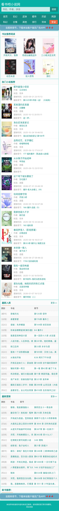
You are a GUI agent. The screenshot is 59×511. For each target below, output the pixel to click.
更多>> (54, 303)
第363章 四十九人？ (43, 434)
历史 (44, 16)
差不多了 (23, 251)
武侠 (25, 16)
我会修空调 (24, 269)
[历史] (4, 423)
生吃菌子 (23, 179)
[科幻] (4, 379)
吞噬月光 (15, 314)
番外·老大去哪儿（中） (33, 189)
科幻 (5, 22)
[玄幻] (4, 324)
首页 (5, 16)
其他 (25, 22)
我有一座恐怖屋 (21, 265)
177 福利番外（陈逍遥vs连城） (36, 154)
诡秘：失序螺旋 (18, 324)
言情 (15, 22)
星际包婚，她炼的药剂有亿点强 (29, 283)
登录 (53, 22)
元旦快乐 (23, 90)
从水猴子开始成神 (22, 158)
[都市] (4, 314)
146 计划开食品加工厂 (44, 467)
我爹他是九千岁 (21, 212)
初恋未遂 (10, 76)
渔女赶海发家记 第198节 (33, 136)
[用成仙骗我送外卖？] (29, 39)
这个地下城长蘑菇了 (23, 176)
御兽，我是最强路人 (20, 407)
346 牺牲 (38, 440)
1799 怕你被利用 (30, 261)
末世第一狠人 (20, 247)
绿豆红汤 (23, 125)
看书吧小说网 (10, 4)
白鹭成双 (23, 233)
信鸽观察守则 (20, 194)
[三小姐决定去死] (48, 39)
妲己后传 (15, 346)
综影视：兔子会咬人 (20, 445)
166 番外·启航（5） (31, 207)
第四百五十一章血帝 (43, 407)
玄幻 (15, 16)
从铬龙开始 (16, 357)
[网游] (4, 462)
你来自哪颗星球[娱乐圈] (22, 330)
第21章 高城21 (41, 445)
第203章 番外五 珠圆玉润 (34, 243)
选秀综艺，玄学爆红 (23, 140)
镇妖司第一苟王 (18, 368)
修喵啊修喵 (24, 143)
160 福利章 (28, 225)
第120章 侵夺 (40, 314)
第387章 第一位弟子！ (44, 429)
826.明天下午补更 (42, 357)
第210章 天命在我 (42, 413)
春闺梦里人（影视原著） (26, 230)
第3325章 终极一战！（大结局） (37, 100)
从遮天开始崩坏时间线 (21, 429)
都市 (34, 16)
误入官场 (29, 76)
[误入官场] (29, 60)
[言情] (4, 319)
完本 (44, 22)
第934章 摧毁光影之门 (44, 473)
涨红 (48, 76)
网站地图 (29, 507)
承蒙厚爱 (15, 319)
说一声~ (26, 118)
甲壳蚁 (22, 161)
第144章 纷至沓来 (42, 324)
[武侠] (4, 374)
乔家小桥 (23, 197)
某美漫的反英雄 (21, 104)
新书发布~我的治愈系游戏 (34, 279)
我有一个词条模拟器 (20, 352)
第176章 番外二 (41, 319)
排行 (34, 22)
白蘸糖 (22, 108)
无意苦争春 (24, 286)
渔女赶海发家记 (21, 122)
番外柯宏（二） (30, 297)
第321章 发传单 (41, 379)
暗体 (13, 473)
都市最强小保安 (21, 86)
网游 (53, 16)
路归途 (22, 215)
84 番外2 (38, 330)
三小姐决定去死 (48, 55)
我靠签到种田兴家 (19, 335)
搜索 (54, 9)
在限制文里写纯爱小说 (21, 440)
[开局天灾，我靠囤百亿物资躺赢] (11, 39)
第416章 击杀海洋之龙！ (45, 390)
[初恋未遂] (11, 60)
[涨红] (48, 60)
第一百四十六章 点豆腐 (44, 335)
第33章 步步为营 (42, 346)
